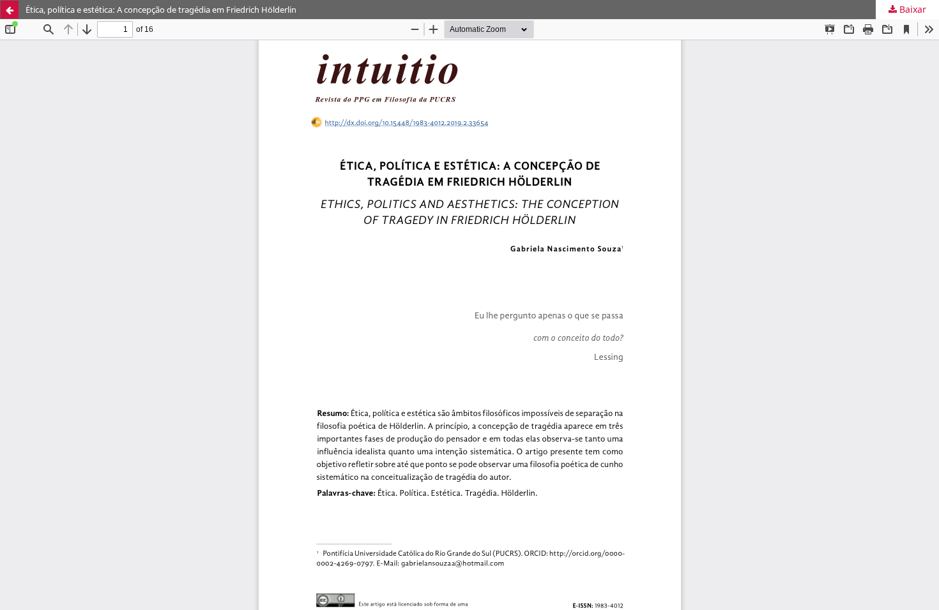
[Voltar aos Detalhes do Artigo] (9, 9)
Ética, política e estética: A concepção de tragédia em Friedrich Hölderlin (161, 9)
